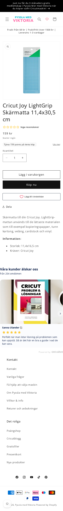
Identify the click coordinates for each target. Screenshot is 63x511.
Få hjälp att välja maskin (22, 384)
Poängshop (14, 430)
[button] (7, 19)
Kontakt (11, 368)
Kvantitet (8, 150)
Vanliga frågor (15, 376)
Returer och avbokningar (22, 408)
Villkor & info (15, 400)
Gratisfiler (13, 446)
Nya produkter (16, 462)
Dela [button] (9, 206)
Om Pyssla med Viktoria (22, 392)
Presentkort (14, 454)
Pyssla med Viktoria (25, 505)
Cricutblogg (14, 438)
